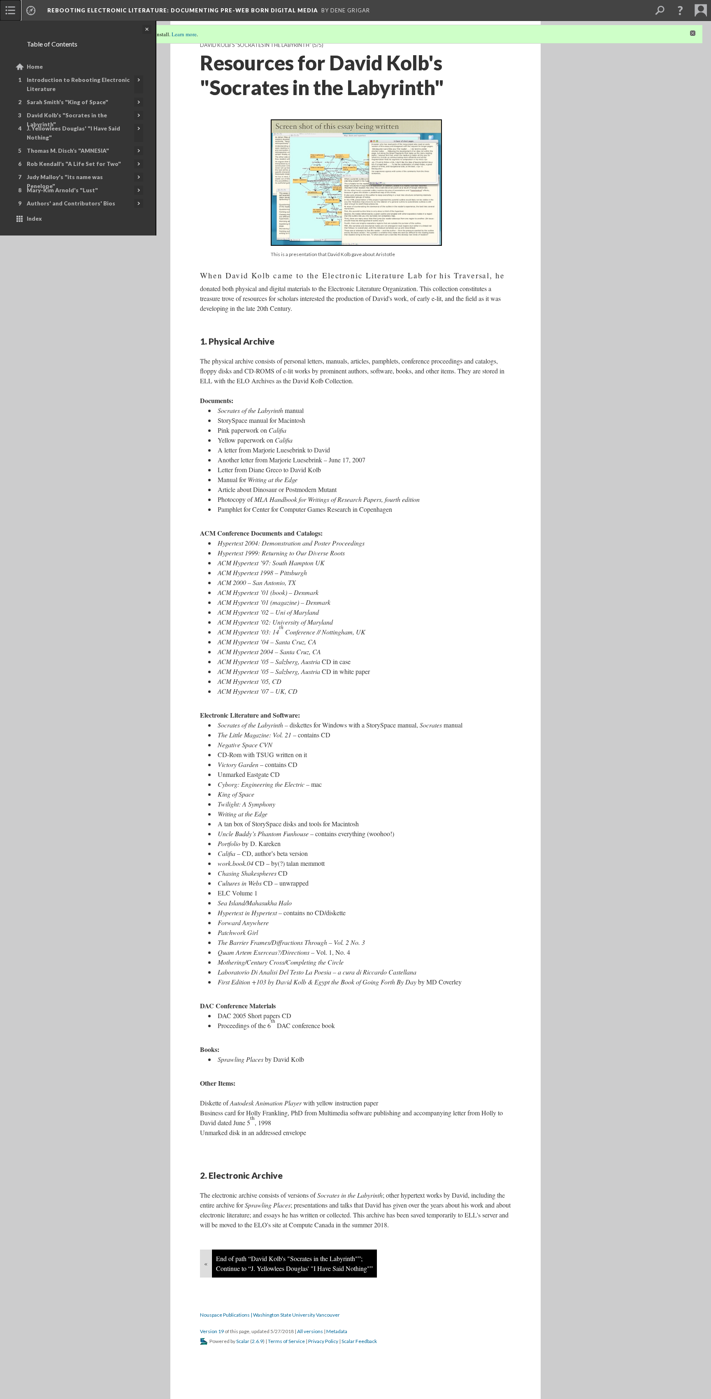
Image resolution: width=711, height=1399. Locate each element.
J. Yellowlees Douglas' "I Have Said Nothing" (73, 133)
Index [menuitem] (34, 218)
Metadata (336, 1331)
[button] (680, 10)
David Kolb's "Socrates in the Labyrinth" (67, 120)
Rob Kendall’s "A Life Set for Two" (74, 164)
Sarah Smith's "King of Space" (67, 102)
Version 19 (212, 1331)
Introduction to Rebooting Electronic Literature (78, 84)
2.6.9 (257, 1341)
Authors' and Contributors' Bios (71, 203)
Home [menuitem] (35, 66)
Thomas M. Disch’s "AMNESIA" (68, 150)
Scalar (242, 1341)
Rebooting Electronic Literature (182, 10)
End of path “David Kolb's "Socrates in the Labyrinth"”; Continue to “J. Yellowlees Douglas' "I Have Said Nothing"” (294, 1263)
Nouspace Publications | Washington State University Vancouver (270, 1315)
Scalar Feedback (359, 1341)
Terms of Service (286, 1341)
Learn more (184, 34)
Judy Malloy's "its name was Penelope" (65, 181)
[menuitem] (10, 10)
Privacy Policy (323, 1341)
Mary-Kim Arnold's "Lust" (62, 190)
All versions (310, 1331)
